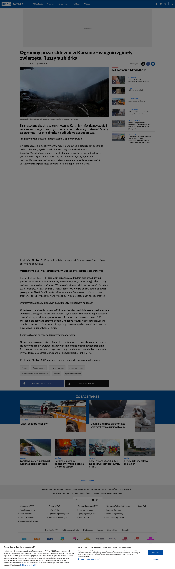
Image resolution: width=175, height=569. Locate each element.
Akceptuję (155, 553)
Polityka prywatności (28, 565)
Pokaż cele (156, 559)
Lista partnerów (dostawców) (89, 559)
